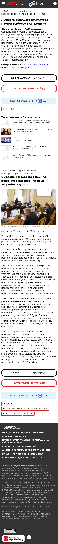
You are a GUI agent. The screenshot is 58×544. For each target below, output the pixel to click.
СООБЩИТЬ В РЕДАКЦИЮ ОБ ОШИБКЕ (22, 457)
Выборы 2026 (35, 454)
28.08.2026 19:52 (8, 171)
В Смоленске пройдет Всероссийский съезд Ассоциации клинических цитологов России (32, 122)
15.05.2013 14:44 (8, 11)
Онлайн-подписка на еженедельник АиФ (26, 450)
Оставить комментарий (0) (29, 88)
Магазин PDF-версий (14, 454)
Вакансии (20, 436)
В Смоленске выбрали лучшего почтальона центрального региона (31, 139)
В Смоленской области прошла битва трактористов (24, 66)
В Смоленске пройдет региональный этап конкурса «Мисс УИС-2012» (31, 147)
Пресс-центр (39, 432)
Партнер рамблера (25, 531)
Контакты (8, 446)
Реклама (7, 436)
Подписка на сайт (26, 446)
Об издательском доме (16, 432)
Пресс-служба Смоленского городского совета (25, 226)
